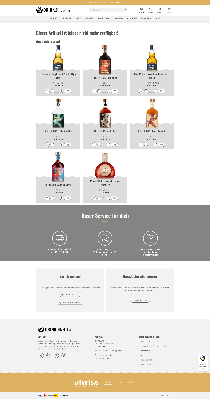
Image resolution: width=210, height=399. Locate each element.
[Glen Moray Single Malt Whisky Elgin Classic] (58, 60)
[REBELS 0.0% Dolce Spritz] (58, 168)
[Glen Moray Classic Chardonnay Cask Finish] (152, 60)
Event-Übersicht (148, 364)
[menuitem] (108, 10)
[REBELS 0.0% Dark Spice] (105, 60)
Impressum (146, 351)
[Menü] (206, 355)
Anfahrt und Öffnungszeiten (111, 351)
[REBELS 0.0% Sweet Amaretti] (152, 114)
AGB (142, 355)
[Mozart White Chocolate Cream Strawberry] (105, 168)
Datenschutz (146, 360)
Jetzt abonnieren (140, 300)
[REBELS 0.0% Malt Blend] (105, 114)
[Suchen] (124, 10)
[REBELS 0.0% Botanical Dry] (58, 114)
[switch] (203, 369)
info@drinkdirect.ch (72, 302)
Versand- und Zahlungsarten (153, 346)
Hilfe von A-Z (146, 342)
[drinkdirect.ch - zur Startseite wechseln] (50, 9)
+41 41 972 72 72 (72, 294)
